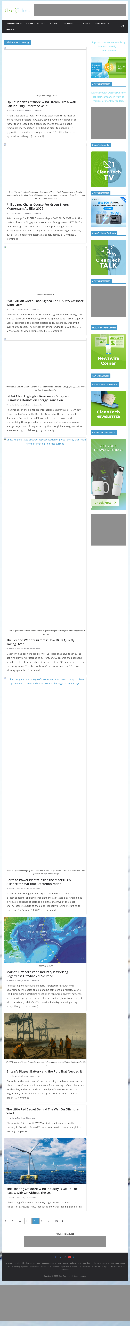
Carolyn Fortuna (23, 981)
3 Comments (34, 309)
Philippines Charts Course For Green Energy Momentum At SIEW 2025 (37, 206)
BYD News (54, 23)
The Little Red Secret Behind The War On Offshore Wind (42, 1111)
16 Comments (37, 110)
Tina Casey (21, 1118)
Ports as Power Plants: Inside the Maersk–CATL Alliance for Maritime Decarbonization (40, 882)
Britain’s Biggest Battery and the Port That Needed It (44, 1071)
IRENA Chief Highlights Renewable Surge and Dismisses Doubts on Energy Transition (38, 398)
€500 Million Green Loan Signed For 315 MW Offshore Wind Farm (45, 303)
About (9, 29)
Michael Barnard (23, 649)
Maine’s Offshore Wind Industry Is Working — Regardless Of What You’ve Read (39, 974)
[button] (20, 23)
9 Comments (30, 1118)
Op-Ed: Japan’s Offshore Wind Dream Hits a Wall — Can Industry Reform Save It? (42, 104)
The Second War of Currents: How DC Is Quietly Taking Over (40, 642)
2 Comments (36, 213)
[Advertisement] (80, 10)
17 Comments (35, 889)
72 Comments (35, 649)
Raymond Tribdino (24, 110)
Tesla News (68, 23)
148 (56, 1221)
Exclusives (82, 23)
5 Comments (34, 981)
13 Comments (35, 1076)
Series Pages (100, 23)
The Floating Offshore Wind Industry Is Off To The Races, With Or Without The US (42, 1191)
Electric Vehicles (34, 23)
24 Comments (37, 405)
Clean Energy (12, 23)
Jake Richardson (23, 309)
